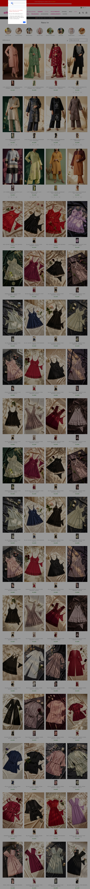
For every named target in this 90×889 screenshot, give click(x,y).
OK (24, 22)
